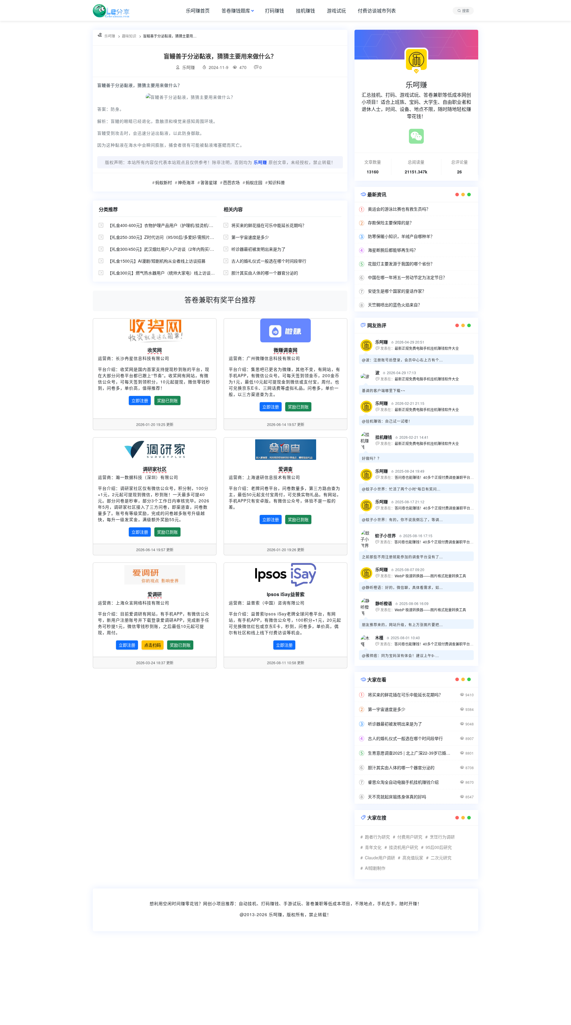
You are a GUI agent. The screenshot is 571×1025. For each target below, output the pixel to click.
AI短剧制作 (375, 868)
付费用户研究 (409, 837)
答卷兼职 (315, 903)
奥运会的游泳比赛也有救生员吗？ (399, 209)
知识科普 (276, 182)
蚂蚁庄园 (254, 182)
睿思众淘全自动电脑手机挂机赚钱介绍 (403, 782)
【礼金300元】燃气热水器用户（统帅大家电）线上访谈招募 (163, 273)
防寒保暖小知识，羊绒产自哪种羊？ (401, 236)
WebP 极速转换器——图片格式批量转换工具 (430, 575)
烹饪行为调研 (442, 837)
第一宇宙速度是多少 (250, 237)
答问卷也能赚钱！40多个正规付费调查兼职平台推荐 (436, 477)
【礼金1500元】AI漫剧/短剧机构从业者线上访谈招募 (157, 261)
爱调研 (155, 594)
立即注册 (139, 400)
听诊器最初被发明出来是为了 (258, 249)
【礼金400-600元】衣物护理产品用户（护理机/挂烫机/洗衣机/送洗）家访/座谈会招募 (187, 225)
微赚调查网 (285, 350)
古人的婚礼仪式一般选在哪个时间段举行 (268, 261)
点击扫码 (152, 645)
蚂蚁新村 (163, 182)
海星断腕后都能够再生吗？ (393, 250)
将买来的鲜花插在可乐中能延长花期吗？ (268, 225)
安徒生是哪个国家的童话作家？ (397, 291)
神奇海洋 (186, 182)
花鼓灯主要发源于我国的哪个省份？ (401, 264)
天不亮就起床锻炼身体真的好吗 (397, 797)
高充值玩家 (412, 858)
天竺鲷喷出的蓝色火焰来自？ (395, 305)
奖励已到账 (167, 400)
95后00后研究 (439, 847)
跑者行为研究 (377, 837)
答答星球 (208, 182)
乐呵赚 (275, 914)
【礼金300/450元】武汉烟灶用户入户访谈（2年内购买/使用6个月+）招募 (176, 249)
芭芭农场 (231, 182)
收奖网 (155, 350)
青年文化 (373, 847)
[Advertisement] (178, 982)
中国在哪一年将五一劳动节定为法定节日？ (407, 277)
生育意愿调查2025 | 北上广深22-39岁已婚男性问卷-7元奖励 (410, 753)
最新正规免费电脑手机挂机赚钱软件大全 (427, 348)
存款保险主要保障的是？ (391, 222)
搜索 (465, 10)
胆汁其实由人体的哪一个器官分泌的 (264, 273)
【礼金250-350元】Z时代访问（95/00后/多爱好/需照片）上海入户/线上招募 (178, 237)
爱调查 (285, 469)
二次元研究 (441, 858)
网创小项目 (214, 903)
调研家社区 (155, 469)
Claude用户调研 (380, 858)
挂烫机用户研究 (403, 847)
